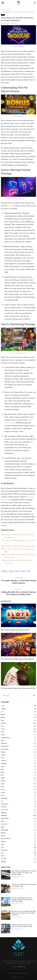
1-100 (2, 706)
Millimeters (4, 815)
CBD (2, 732)
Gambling (4, 763)
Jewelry (3, 792)
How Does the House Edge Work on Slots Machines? (18, 659)
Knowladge (4, 798)
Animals (3, 709)
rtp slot (10, 205)
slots (23, 571)
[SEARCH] (34, 695)
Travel (3, 856)
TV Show (3, 859)
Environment (4, 749)
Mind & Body (5, 818)
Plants (2, 827)
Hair (2, 775)
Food (2, 758)
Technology (4, 850)
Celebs (3, 735)
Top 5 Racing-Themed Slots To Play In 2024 (15, 630)
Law (2, 801)
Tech (2, 847)
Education (4, 743)
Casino (2, 15)
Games (17, 571)
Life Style (4, 807)
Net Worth (4, 824)
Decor (2, 740)
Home (2, 784)
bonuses (4, 571)
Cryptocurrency (5, 737)
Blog (2, 720)
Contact (21, 977)
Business (3, 723)
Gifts (2, 769)
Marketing (4, 812)
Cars (2, 726)
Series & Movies (5, 838)
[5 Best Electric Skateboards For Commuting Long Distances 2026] (5, 888)
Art (2, 711)
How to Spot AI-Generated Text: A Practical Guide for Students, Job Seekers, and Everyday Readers (23, 872)
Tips (28, 571)
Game (2, 766)
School (3, 835)
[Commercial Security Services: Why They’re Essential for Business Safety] (5, 928)
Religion (3, 833)
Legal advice (4, 804)
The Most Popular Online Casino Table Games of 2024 (18, 688)
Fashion (3, 752)
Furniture (3, 760)
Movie (3, 821)
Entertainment (5, 746)
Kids (2, 795)
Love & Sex (4, 810)
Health (3, 778)
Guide (2, 772)
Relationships (4, 830)
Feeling (3, 755)
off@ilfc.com (22, 967)
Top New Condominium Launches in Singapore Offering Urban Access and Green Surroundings (21, 899)
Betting (3, 717)
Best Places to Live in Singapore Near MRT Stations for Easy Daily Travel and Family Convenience (23, 913)
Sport (2, 844)
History (3, 781)
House (2, 786)
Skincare (3, 841)
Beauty (3, 714)
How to (3, 789)
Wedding (3, 861)
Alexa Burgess (6, 23)
